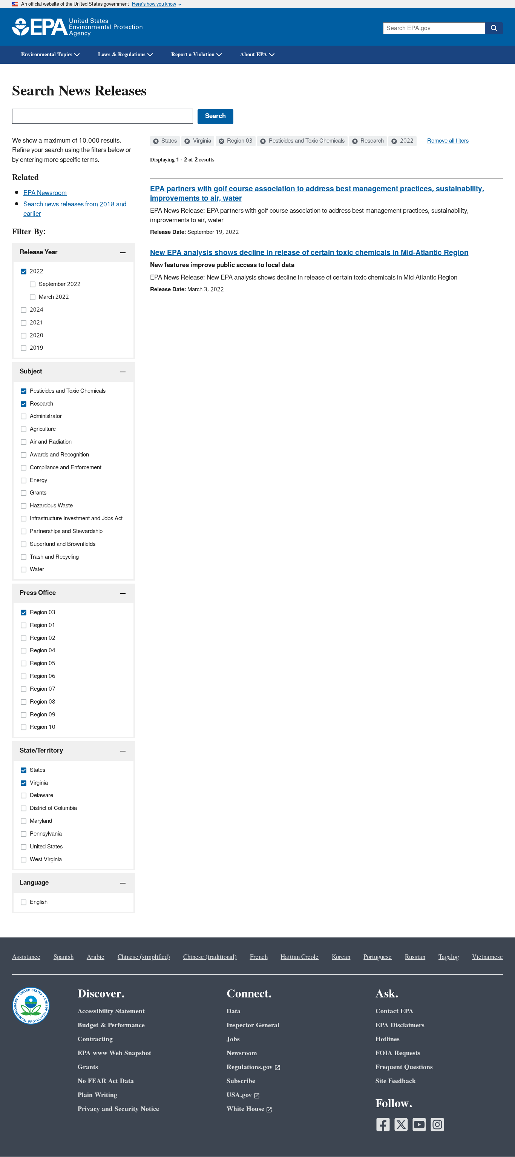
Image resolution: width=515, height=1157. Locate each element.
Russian (415, 957)
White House (245, 1109)
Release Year (39, 252)
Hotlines (388, 1039)
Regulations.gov (250, 1067)
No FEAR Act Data (106, 1081)
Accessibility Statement (111, 1011)
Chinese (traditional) (210, 957)
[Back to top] (494, 1136)
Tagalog (448, 957)
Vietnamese (487, 957)
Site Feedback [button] (396, 1081)
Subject (31, 371)
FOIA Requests (398, 1053)
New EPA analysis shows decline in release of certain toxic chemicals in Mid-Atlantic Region (309, 252)
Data (234, 1011)
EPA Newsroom (45, 193)
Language (34, 883)
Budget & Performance (111, 1025)
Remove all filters (448, 141)
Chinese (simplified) (144, 957)
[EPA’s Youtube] (419, 1124)
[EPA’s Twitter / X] (401, 1124)
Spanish (64, 957)
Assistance (26, 957)
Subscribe (241, 1081)
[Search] (494, 28)
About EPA (253, 54)
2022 (406, 141)
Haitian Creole (299, 957)
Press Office (38, 593)
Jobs (233, 1039)
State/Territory (41, 751)
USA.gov (239, 1095)
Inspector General (253, 1025)
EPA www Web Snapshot (114, 1053)
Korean (341, 957)
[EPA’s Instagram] (437, 1124)
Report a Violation (193, 54)
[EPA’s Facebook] (383, 1124)
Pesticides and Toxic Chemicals (306, 141)
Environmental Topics (46, 54)
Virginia (201, 141)
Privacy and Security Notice (118, 1109)
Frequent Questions (404, 1067)
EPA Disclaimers (400, 1025)
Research (371, 141)
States (168, 141)
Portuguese (377, 957)
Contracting (95, 1039)
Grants (88, 1067)
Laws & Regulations (122, 54)
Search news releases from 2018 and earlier (74, 209)
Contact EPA (395, 1011)
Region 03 (239, 141)
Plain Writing (97, 1095)
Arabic (95, 957)
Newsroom (242, 1053)
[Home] (77, 27)
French (259, 957)
